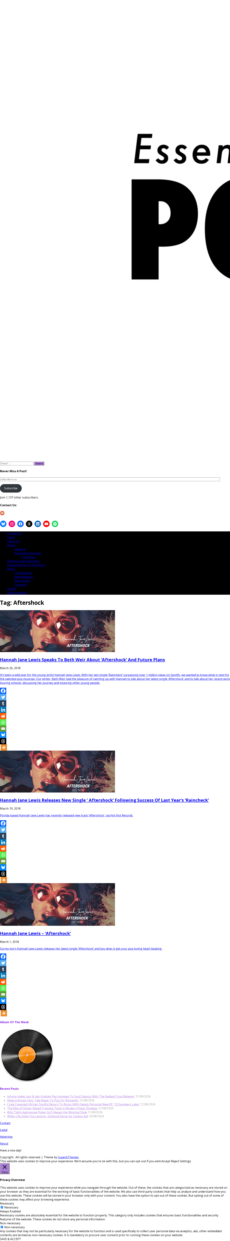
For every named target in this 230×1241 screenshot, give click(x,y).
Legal (11, 537)
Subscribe (10, 488)
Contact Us (14, 533)
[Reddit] (3, 716)
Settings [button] (185, 1161)
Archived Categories (27, 553)
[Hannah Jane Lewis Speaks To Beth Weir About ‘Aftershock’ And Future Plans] (57, 651)
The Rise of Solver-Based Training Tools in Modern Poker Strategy (52, 1108)
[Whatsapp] (3, 722)
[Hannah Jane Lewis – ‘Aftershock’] (57, 925)
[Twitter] (3, 697)
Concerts (20, 585)
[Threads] (3, 741)
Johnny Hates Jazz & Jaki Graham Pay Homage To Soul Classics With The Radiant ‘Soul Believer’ (71, 1096)
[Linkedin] (3, 710)
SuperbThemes (68, 1157)
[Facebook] (3, 691)
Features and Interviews (23, 561)
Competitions (23, 573)
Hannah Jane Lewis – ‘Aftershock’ (35, 933)
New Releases (23, 577)
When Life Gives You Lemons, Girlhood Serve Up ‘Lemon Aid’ (47, 1116)
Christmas (28, 557)
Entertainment (17, 593)
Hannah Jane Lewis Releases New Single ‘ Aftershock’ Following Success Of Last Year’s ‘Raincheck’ (104, 800)
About (4, 1144)
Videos (11, 589)
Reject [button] (175, 1161)
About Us (13, 541)
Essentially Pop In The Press (26, 565)
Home (11, 545)
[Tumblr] (3, 703)
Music (11, 569)
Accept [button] (166, 1161)
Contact (5, 1123)
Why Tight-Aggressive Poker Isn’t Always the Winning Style (47, 1112)
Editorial (20, 549)
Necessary (11, 1207)
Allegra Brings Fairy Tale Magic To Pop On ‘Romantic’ (43, 1100)
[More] (4, 747)
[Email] (3, 728)
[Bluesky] (3, 735)
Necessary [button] (7, 1203)
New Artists (22, 581)
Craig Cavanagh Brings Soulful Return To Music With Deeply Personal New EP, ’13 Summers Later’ (73, 1104)
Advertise (6, 1137)
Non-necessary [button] (10, 1223)
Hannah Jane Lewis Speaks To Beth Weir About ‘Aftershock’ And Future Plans (82, 659)
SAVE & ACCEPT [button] (10, 1239)
